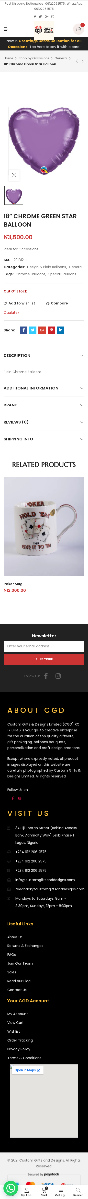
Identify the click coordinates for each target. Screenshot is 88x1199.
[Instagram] (52, 17)
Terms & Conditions (24, 1057)
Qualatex (11, 312)
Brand (11, 405)
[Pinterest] (51, 330)
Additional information (31, 388)
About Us (14, 936)
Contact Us (17, 989)
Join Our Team (20, 963)
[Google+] (46, 17)
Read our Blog (19, 981)
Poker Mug (13, 583)
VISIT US (28, 813)
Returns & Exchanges (25, 945)
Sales (11, 972)
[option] (13, 195)
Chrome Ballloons (30, 274)
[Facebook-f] (46, 676)
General (61, 58)
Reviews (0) (16, 422)
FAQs (11, 954)
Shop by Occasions (34, 58)
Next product (82, 61)
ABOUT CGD (36, 710)
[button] (10, 1188)
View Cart (15, 1022)
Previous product (77, 61)
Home (8, 58)
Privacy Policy (18, 1049)
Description (17, 355)
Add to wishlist (22, 303)
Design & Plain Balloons (46, 267)
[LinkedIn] (60, 330)
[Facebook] (35, 17)
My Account (17, 1013)
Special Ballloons (62, 274)
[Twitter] (40, 17)
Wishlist (13, 1031)
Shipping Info (18, 439)
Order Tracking (20, 1040)
